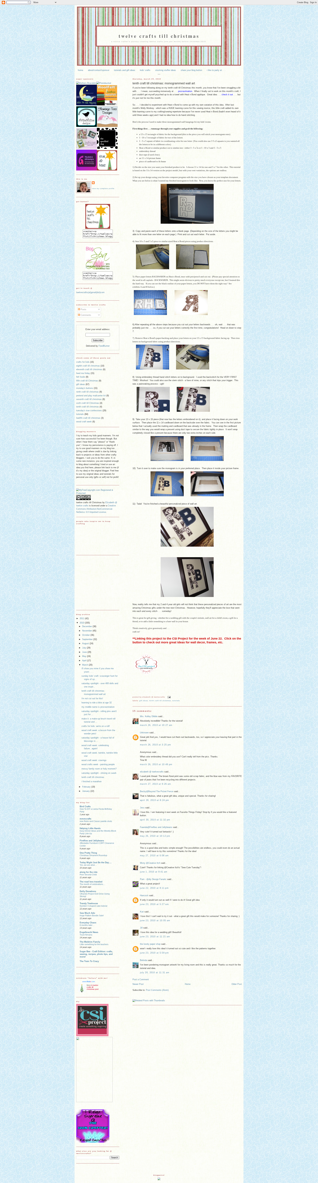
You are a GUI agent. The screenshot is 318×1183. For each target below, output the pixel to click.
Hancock (144, 895)
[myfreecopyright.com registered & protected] (97, 493)
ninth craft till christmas (87, 392)
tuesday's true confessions (89, 410)
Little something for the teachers (94, 944)
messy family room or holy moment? (99, 768)
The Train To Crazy (89, 961)
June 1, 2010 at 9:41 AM (153, 872)
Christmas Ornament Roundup (93, 855)
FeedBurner (104, 346)
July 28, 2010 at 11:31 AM (154, 972)
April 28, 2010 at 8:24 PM (154, 800)
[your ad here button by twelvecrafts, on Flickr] (107, 170)
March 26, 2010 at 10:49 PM (156, 764)
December (87, 626)
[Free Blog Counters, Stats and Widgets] (159, 1179)
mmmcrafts (85, 818)
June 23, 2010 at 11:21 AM (155, 936)
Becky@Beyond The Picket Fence (156, 791)
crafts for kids (82, 362)
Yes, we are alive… (88, 865)
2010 (82, 622)
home (80, 70)
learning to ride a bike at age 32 (96, 702)
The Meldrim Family (90, 942)
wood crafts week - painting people (98, 764)
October (86, 635)
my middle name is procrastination (97, 707)
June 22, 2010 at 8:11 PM (154, 888)
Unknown (144, 732)
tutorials (176, 701)
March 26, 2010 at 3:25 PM (155, 744)
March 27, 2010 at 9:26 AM (155, 784)
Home (187, 984)
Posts (83, 309)
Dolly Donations (88, 891)
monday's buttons (84, 388)
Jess (142, 807)
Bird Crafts (85, 806)
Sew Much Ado (87, 913)
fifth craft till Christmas (87, 380)
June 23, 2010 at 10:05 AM (155, 920)
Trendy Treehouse (89, 903)
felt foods (80, 377)
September (87, 639)
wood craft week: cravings (93, 760)
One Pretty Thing (88, 853)
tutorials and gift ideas (124, 70)
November (87, 630)
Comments (85, 315)
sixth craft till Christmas (87, 403)
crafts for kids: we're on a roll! (95, 726)
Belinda (143, 960)
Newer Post (138, 984)
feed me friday (83, 373)
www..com (88, 982)
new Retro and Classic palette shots (96, 821)
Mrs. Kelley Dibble (149, 716)
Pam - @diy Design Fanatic (153, 879)
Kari (142, 911)
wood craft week (84, 421)
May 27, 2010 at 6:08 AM (154, 855)
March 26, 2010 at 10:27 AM (156, 725)
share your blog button (191, 70)
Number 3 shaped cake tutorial (93, 906)
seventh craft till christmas (89, 399)
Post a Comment (140, 979)
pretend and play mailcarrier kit (91, 395)
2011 (82, 618)
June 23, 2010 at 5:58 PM (154, 953)
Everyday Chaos (88, 922)
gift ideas (143, 701)
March (85, 665)
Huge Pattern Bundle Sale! (92, 915)
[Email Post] (168, 697)
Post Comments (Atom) (157, 990)
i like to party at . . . (216, 70)
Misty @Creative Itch (150, 863)
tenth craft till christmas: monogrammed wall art (163, 83)
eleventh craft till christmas (89, 369)
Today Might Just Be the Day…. (96, 862)
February (86, 787)
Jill (141, 928)
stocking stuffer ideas (165, 70)
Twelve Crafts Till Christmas (159, 35)
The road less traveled (91, 881)
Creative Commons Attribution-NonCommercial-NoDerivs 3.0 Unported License (96, 508)
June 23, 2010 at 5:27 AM (154, 904)
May (84, 656)
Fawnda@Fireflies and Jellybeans (156, 827)
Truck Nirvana (86, 935)
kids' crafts (145, 70)
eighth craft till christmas (88, 366)
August (86, 643)
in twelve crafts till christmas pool (92, 987)
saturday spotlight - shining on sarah (98, 773)
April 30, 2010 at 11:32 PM (155, 819)
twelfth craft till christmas (88, 418)
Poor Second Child (88, 874)
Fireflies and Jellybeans (92, 840)
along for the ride (88, 872)
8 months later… (87, 925)
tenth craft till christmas (160, 701)
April (84, 660)
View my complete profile (103, 188)
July (84, 648)
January (86, 791)
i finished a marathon (91, 781)
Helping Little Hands (90, 828)
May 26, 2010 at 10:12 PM (155, 836)
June (84, 652)
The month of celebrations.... (92, 884)
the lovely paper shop (150, 944)
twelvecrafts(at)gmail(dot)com (90, 292)
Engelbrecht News (89, 932)
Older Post (237, 984)
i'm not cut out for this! (92, 698)
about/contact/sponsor (98, 70)
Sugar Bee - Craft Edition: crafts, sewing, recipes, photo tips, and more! (96, 954)
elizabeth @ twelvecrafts (152, 771)
